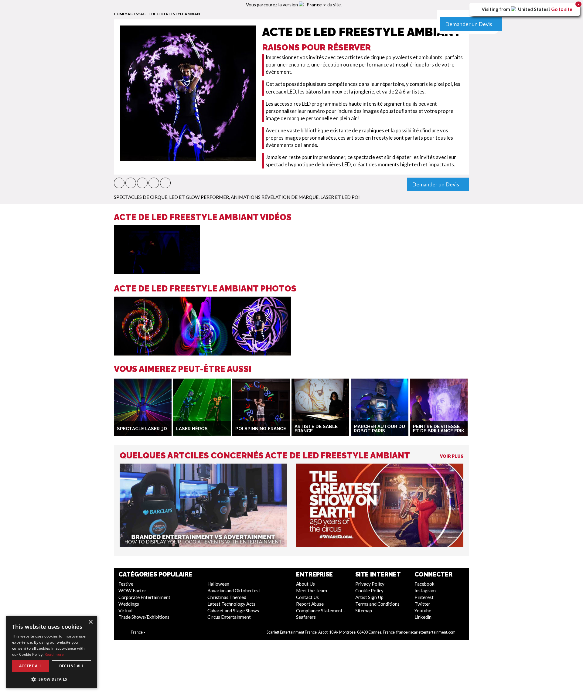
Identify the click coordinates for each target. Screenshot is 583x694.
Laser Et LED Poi (340, 197)
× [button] (90, 622)
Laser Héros (192, 429)
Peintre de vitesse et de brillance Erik (438, 428)
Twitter (422, 604)
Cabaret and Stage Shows (233, 610)
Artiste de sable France (316, 428)
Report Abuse (310, 604)
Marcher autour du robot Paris (379, 428)
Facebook (424, 584)
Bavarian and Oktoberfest (233, 590)
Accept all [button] (30, 665)
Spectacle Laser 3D (142, 429)
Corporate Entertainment (144, 597)
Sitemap (363, 610)
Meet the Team (311, 590)
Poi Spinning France (260, 429)
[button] (119, 183)
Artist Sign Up (369, 597)
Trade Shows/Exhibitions (143, 617)
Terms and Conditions (377, 604)
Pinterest (424, 597)
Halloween (218, 584)
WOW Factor (132, 590)
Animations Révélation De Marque (275, 197)
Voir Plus (451, 456)
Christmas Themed (226, 597)
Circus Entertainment (229, 617)
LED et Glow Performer (199, 197)
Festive (125, 584)
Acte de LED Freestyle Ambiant (171, 14)
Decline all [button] (71, 665)
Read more (54, 654)
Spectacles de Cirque (140, 197)
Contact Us (307, 597)
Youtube (422, 610)
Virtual (125, 610)
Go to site (561, 9)
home (119, 14)
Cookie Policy (369, 590)
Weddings (128, 604)
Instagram (425, 590)
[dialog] (51, 652)
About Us (305, 584)
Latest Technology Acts (231, 604)
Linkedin (422, 617)
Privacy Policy (369, 584)
